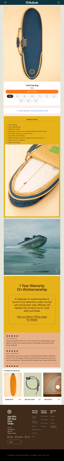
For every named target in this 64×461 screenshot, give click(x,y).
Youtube (52, 419)
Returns (34, 426)
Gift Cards (34, 433)
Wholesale (43, 426)
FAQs (33, 436)
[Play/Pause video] (56, 271)
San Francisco (44, 416)
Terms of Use (45, 455)
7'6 (47, 96)
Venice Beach (44, 423)
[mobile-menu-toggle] (5, 2)
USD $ (54, 426)
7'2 (40, 96)
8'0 (54, 96)
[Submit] (20, 442)
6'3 (17, 96)
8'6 (21, 101)
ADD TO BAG (32, 92)
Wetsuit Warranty (36, 429)
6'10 (32, 96)
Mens (11, 437)
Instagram (52, 416)
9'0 (28, 101)
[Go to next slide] (58, 387)
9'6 (36, 101)
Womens (20, 437)
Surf (29, 437)
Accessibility (33, 455)
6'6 (25, 96)
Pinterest (52, 423)
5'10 (10, 96)
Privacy (39, 455)
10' (43, 101)
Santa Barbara (44, 419)
